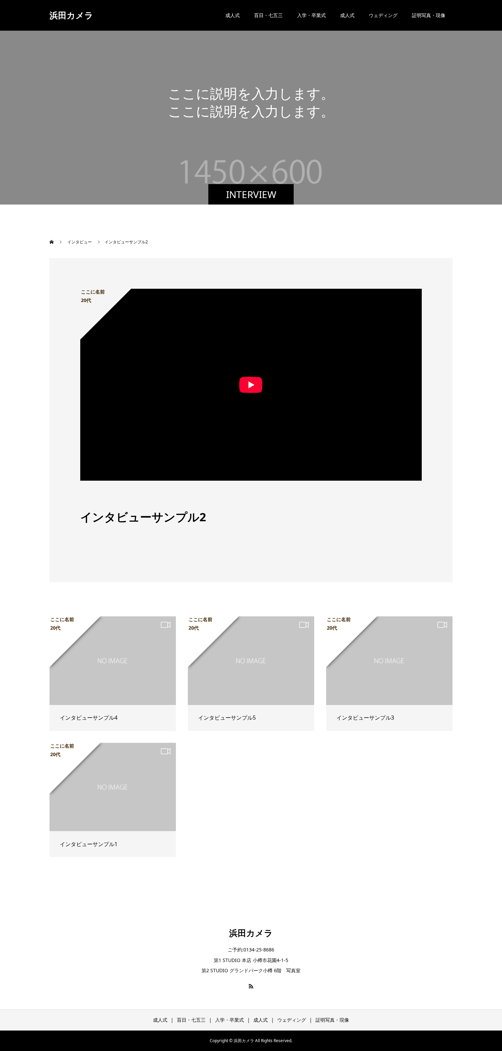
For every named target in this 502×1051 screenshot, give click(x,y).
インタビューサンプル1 (88, 844)
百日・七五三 (268, 15)
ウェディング (383, 15)
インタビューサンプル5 (227, 717)
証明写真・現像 (428, 15)
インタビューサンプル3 (365, 717)
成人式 (232, 15)
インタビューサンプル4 (88, 717)
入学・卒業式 (311, 15)
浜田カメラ (71, 15)
